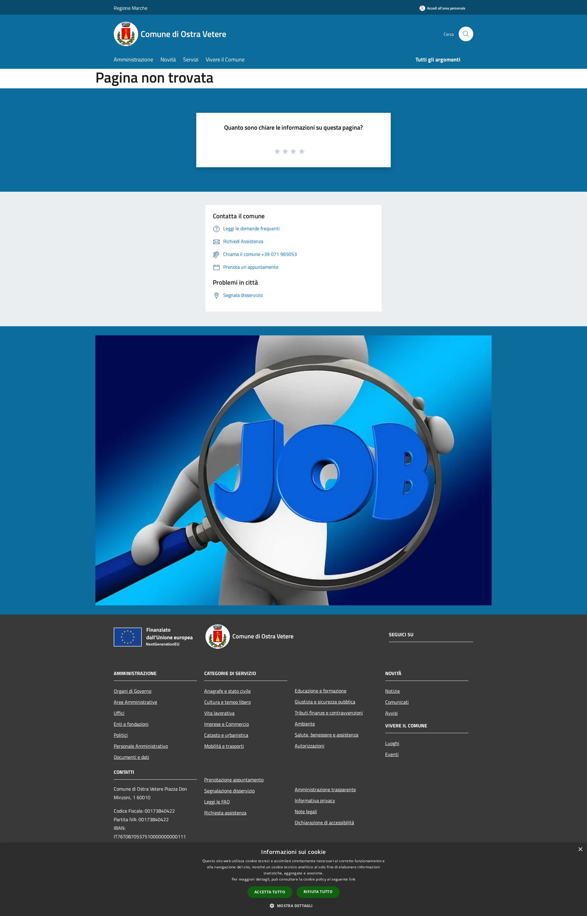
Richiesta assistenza (225, 812)
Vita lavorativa (219, 713)
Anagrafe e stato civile (227, 691)
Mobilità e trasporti (224, 746)
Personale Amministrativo (141, 746)
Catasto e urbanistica (226, 735)
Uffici (119, 713)
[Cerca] (466, 34)
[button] (293, 906)
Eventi (392, 754)
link (352, 879)
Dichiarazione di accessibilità (324, 822)
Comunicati (397, 702)
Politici (121, 735)
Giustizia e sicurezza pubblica (325, 701)
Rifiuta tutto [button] (318, 891)
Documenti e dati (131, 757)
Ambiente (305, 723)
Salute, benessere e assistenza (326, 734)
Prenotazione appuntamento (234, 779)
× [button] (580, 849)
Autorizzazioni (309, 745)
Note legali (306, 811)
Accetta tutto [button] (269, 892)
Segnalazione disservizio (229, 790)
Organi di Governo (132, 691)
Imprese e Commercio (226, 724)
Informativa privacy (315, 800)
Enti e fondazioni (131, 724)
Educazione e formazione (320, 690)
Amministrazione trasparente (325, 789)
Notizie (392, 691)
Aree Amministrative (135, 702)
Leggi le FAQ (217, 801)
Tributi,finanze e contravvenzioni (329, 712)
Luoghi (392, 743)
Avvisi (391, 713)
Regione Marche (130, 8)
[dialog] (293, 879)
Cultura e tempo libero (227, 702)
